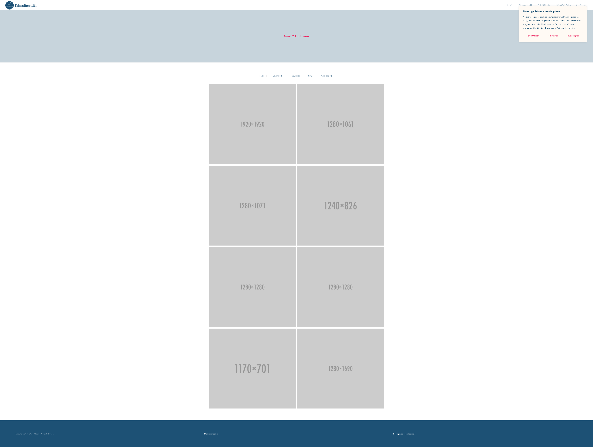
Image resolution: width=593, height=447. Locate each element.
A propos (544, 4)
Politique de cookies (566, 28)
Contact (582, 4)
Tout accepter (573, 35)
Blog (510, 4)
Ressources (563, 4)
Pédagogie (525, 4)
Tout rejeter (552, 35)
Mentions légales (211, 434)
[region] (553, 24)
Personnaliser (532, 35)
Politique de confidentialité (404, 434)
